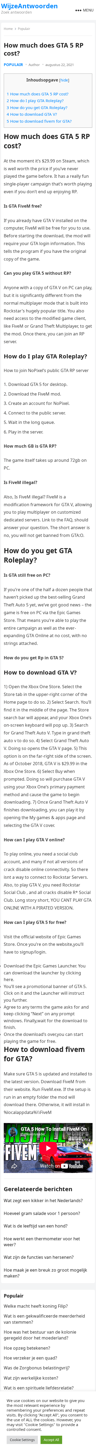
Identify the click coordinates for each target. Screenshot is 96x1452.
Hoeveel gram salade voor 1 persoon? (42, 1213)
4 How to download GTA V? (32, 114)
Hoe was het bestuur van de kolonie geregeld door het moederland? (40, 1335)
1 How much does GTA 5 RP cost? (38, 93)
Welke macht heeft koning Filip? (36, 1306)
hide (64, 80)
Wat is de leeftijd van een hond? (35, 1226)
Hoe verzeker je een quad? (30, 1358)
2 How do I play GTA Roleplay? (35, 100)
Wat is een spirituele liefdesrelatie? (39, 1388)
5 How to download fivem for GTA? (39, 121)
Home (8, 28)
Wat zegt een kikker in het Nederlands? (43, 1200)
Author (34, 64)
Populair (24, 28)
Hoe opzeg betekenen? (27, 1348)
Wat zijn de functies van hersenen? (39, 1257)
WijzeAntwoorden (29, 6)
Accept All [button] (51, 1439)
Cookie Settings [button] (22, 1439)
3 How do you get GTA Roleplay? (37, 107)
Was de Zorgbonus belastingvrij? (37, 1368)
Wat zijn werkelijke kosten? (31, 1378)
